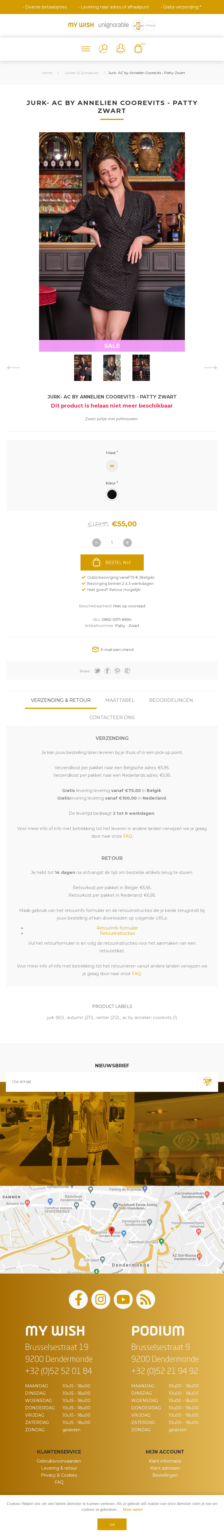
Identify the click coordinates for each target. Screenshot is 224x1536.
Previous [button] (13, 368)
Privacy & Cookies (59, 1475)
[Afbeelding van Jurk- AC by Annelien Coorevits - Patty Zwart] (83, 367)
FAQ (59, 1482)
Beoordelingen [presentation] (171, 700)
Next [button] (210, 368)
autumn (75, 1017)
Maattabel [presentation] (119, 700)
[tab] (61, 700)
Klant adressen (165, 1468)
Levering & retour (59, 1468)
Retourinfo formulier (117, 928)
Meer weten (133, 1509)
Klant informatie (165, 1461)
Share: (85, 671)
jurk (50, 1017)
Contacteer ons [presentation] (112, 717)
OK (112, 1524)
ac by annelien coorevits (147, 1017)
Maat (111, 452)
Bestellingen (165, 1475)
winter (102, 1017)
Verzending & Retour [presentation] (61, 700)
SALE (112, 345)
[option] (82, 367)
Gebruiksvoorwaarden (59, 1461)
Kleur (111, 482)
